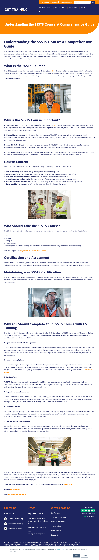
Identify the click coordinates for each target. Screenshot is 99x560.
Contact (84, 7)
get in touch (68, 484)
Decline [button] (85, 555)
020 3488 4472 (66, 2)
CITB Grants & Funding (59, 517)
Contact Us (54, 535)
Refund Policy (56, 530)
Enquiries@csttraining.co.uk (18, 494)
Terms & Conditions (58, 522)
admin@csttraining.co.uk (43, 542)
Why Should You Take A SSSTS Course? (33, 250)
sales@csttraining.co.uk (50, 2)
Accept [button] (76, 555)
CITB (53, 71)
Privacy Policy (60, 549)
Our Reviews (55, 513)
